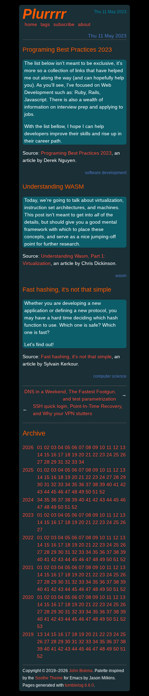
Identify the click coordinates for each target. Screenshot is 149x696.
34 (81, 462)
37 (88, 484)
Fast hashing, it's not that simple (67, 289)
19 (74, 454)
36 (81, 484)
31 (60, 462)
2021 (28, 567)
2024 (28, 499)
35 (74, 484)
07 (81, 447)
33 (74, 462)
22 (95, 454)
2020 (28, 597)
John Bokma (81, 670)
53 (40, 626)
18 (67, 454)
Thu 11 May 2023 (107, 35)
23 (102, 454)
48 (74, 492)
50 (88, 492)
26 (123, 454)
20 (81, 454)
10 (102, 447)
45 (53, 492)
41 (116, 484)
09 (95, 447)
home (31, 24)
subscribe (63, 24)
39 (102, 484)
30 (40, 484)
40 (109, 484)
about (84, 24)
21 (88, 454)
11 (109, 447)
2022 (28, 537)
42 (123, 484)
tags (45, 24)
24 (109, 454)
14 (40, 454)
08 (88, 447)
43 (40, 492)
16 (53, 454)
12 (116, 447)
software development (105, 172)
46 (60, 492)
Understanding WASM (53, 186)
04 (60, 447)
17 (60, 454)
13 (122, 447)
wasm (120, 275)
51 (95, 492)
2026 (28, 447)
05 (67, 447)
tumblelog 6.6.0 (79, 685)
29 (53, 462)
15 (47, 454)
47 (67, 492)
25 (116, 454)
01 (40, 447)
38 (95, 484)
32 (67, 462)
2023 (28, 515)
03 (53, 447)
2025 (28, 470)
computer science (109, 376)
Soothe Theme (49, 678)
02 (47, 447)
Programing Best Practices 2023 (67, 49)
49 (81, 492)
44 (47, 492)
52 (102, 492)
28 (47, 462)
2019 (28, 634)
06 (74, 447)
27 (40, 462)
